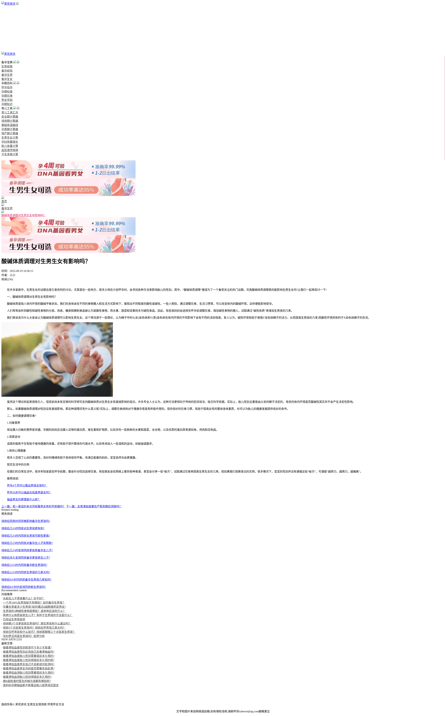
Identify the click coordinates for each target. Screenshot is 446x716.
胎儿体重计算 (9, 145)
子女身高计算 (9, 154)
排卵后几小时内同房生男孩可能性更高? (25, 535)
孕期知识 (7, 41)
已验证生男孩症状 (14, 619)
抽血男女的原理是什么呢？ (23, 499)
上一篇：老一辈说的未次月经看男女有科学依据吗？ (33, 506)
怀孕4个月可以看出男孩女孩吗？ (27, 485)
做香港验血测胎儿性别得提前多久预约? (27, 676)
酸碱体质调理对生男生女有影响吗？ (23, 215)
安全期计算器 (9, 116)
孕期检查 (7, 28)
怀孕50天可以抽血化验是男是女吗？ (29, 492)
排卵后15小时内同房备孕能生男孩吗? (24, 564)
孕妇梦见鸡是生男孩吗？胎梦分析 (24, 636)
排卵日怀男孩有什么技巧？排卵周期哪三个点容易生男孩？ (39, 631)
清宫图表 (7, 49)
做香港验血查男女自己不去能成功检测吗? (28, 664)
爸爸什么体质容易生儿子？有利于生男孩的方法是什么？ (38, 615)
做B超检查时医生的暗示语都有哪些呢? (27, 681)
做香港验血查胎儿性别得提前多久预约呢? (28, 660)
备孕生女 (7, 20)
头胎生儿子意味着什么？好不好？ (24, 598)
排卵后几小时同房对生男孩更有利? (22, 528)
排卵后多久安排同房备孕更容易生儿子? (25, 557)
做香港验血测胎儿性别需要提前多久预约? (28, 672)
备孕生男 (7, 16)
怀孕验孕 (7, 24)
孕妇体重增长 (9, 141)
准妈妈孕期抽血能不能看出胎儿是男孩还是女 (31, 685)
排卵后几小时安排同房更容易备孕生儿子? (27, 550)
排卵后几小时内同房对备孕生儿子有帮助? (27, 543)
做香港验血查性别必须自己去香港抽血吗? (28, 651)
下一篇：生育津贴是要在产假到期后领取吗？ (94, 506)
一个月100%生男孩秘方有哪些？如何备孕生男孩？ (34, 602)
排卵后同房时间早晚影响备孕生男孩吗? (25, 521)
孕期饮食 (7, 33)
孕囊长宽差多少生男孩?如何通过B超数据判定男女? (34, 606)
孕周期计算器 (9, 129)
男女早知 (7, 37)
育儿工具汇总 (9, 112)
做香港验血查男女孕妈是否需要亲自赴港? (28, 668)
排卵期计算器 (9, 120)
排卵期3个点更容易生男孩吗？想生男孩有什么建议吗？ (37, 623)
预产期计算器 (9, 133)
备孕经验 (7, 12)
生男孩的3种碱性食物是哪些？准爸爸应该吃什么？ (34, 611)
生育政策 (7, 7)
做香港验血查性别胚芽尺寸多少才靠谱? (27, 647)
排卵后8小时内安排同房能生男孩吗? (23, 586)
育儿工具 (7, 45)
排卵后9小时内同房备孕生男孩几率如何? (26, 579)
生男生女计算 (9, 137)
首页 (4, 58)
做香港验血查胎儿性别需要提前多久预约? (28, 655)
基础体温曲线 (9, 125)
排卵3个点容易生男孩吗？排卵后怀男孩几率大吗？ (34, 627)
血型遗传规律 (9, 150)
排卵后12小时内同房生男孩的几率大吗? (25, 572)
